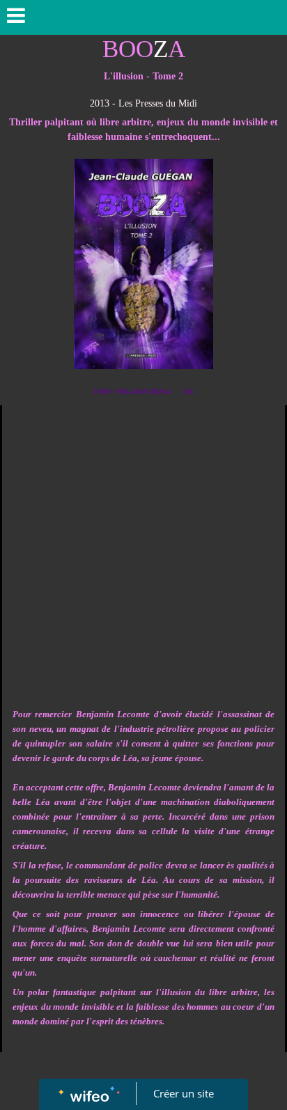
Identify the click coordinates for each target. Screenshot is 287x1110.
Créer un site (183, 1093)
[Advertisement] (143, 555)
